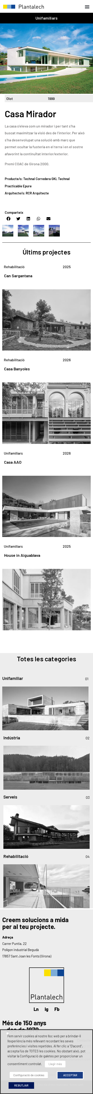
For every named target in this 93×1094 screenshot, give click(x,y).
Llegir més (55, 1064)
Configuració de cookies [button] (28, 1075)
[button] (87, 6)
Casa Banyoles (17, 368)
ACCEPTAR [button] (70, 1075)
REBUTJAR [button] (21, 1085)
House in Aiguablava (22, 555)
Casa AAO (12, 462)
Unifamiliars (46, 17)
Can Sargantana (18, 275)
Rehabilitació (14, 267)
